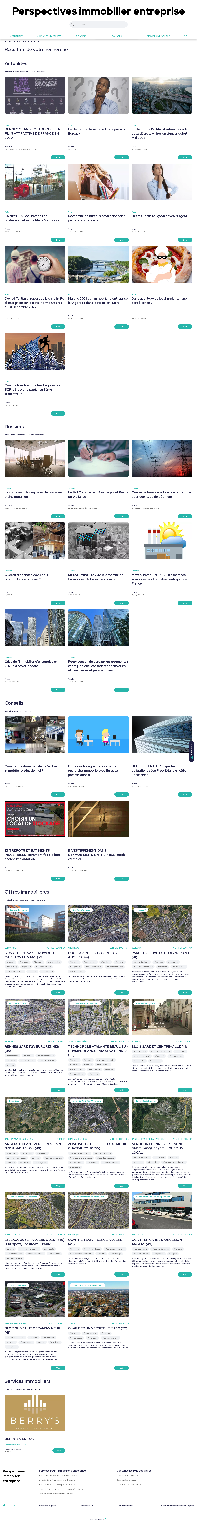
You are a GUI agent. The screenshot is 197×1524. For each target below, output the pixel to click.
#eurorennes (12, 1055)
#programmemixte (105, 1060)
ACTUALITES (16, 36)
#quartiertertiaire (47, 1060)
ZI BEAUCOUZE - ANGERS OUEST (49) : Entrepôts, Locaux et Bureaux (34, 1242)
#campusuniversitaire (114, 1249)
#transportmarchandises (81, 1158)
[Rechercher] (72, 24)
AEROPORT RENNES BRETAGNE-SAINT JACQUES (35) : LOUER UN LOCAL (158, 1148)
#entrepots (173, 962)
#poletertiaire (54, 962)
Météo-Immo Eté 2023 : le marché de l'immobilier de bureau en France (95, 577)
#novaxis (10, 962)
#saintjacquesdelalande (174, 1162)
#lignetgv (11, 1060)
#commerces (90, 962)
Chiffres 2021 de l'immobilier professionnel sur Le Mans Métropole (32, 218)
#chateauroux (76, 1162)
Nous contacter (126, 1505)
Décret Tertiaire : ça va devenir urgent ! (160, 216)
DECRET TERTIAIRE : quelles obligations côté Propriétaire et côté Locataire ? (159, 770)
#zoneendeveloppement (81, 1253)
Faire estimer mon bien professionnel (57, 1484)
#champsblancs (77, 1074)
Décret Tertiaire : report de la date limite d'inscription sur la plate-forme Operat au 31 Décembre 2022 (34, 302)
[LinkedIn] (9, 1506)
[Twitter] (4, 1506)
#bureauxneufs (76, 971)
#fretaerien (153, 1162)
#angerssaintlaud (93, 967)
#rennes (10, 1065)
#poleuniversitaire (110, 1338)
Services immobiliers (158, 36)
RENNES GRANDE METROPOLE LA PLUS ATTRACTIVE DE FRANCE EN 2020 (32, 133)
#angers (35, 1158)
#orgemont (159, 1253)
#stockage (42, 1153)
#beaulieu (93, 1074)
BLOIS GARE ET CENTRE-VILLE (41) (159, 1046)
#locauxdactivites (141, 962)
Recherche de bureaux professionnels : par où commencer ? (96, 218)
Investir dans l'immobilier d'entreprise (57, 1480)
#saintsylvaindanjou (53, 1158)
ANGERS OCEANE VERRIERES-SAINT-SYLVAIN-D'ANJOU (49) (35, 1146)
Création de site (98, 1519)
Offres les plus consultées (130, 1484)
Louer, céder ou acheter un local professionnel (61, 1489)
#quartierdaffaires (15, 971)
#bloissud (11, 1342)
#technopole (47, 971)
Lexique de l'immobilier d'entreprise (177, 1505)
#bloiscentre (139, 1061)
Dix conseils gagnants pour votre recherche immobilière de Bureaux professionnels (93, 770)
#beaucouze (54, 1253)
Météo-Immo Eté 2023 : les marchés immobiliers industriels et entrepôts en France (160, 579)
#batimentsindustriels (79, 1153)
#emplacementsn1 (142, 1056)
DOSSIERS (81, 36)
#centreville (155, 1061)
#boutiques (180, 1051)
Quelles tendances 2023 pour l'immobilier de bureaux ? (26, 577)
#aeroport (138, 1162)
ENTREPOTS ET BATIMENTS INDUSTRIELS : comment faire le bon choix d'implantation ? (32, 854)
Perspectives (98, 11)
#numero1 (159, 1056)
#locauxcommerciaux (143, 967)
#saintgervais (26, 1342)
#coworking (12, 967)
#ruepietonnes (175, 1056)
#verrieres (24, 1162)
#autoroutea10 (178, 967)
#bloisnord (162, 967)
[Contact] (14, 1506)
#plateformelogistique (16, 1158)
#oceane (11, 1162)
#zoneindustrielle (110, 1162)
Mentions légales (47, 1505)
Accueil (8, 41)
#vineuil (41, 1342)
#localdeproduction (105, 1158)
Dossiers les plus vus (126, 1480)
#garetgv (26, 967)
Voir (58, 992)
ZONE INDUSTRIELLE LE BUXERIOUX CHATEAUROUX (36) (97, 1146)
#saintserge (115, 1253)
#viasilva (109, 1069)
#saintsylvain (40, 1162)
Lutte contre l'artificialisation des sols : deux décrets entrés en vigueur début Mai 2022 (160, 133)
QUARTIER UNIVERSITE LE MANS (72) (97, 1328)
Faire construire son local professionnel (58, 1475)
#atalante (74, 1064)
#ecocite (88, 1060)
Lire (58, 157)
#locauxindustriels (103, 1153)
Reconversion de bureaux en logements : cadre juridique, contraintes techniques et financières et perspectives (98, 666)
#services (105, 962)
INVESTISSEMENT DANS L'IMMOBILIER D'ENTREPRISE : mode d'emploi (97, 854)
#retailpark (55, 1342)
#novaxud (24, 962)
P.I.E (185, 36)
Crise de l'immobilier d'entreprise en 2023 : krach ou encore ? (31, 664)
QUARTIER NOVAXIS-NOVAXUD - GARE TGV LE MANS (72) (30, 955)
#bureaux (38, 962)
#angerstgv (75, 967)
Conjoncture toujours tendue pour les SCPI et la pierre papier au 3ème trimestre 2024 (32, 389)
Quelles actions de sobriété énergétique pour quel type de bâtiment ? (161, 494)
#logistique (12, 1153)
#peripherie (12, 1347)
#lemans (32, 971)
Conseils (117, 36)
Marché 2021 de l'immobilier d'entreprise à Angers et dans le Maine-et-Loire (98, 300)
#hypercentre (140, 1051)
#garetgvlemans (43, 967)
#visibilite (33, 1337)
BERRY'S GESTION (19, 1439)
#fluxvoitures (48, 1337)
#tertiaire (178, 1249)
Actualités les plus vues (128, 1475)
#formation (92, 1338)
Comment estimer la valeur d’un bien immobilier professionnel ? (32, 768)
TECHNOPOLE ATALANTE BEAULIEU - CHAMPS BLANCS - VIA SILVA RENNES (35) (98, 1050)
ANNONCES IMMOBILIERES (49, 36)
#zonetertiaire (103, 1064)
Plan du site (87, 1505)
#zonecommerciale (15, 1337)
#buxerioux (92, 1162)
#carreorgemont (141, 1253)
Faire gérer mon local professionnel (56, 1493)
